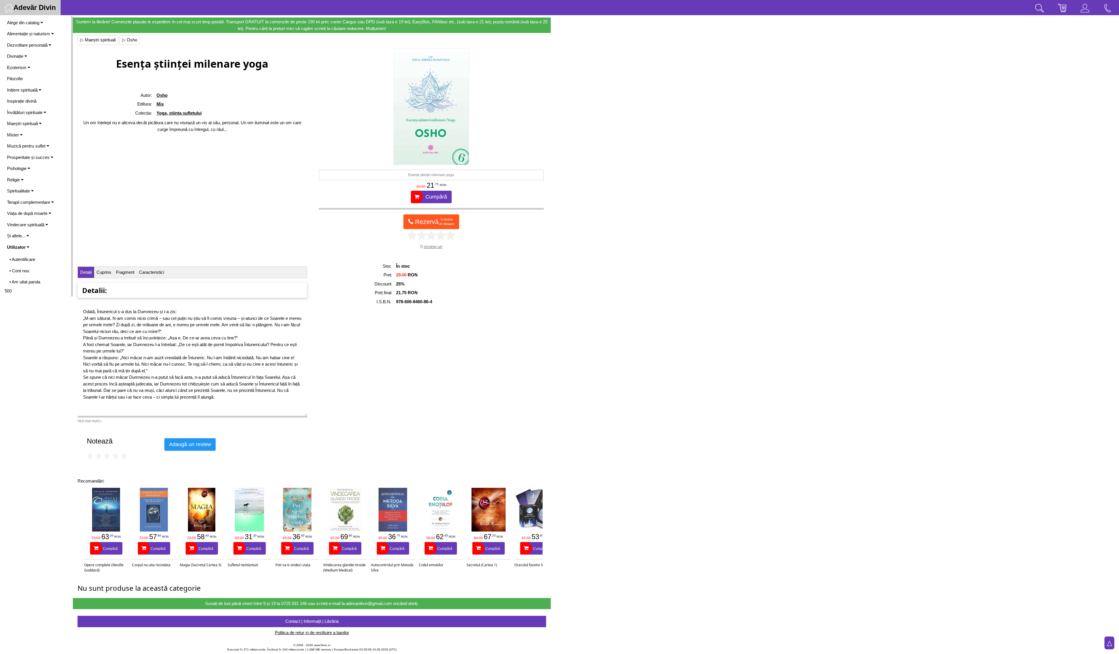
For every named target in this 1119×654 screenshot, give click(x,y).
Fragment (125, 272)
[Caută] (1039, 7)
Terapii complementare (29, 202)
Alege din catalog (24, 22)
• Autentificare (22, 259)
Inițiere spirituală (23, 89)
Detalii (86, 272)
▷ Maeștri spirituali (98, 39)
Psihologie (17, 168)
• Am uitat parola (24, 281)
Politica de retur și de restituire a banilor (312, 632)
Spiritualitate (19, 190)
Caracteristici (151, 272)
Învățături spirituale (25, 112)
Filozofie (15, 78)
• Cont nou (19, 270)
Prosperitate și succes (29, 157)
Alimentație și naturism (29, 33)
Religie (14, 179)
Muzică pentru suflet (27, 145)
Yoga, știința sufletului (179, 113)
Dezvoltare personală (28, 45)
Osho (162, 95)
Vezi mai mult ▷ (90, 421)
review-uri (433, 246)
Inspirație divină (21, 101)
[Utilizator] (1085, 7)
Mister (13, 134)
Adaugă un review (190, 444)
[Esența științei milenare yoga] (431, 106)
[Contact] (1107, 7)
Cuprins (103, 272)
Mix (160, 103)
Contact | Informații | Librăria (312, 621)
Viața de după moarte (28, 213)
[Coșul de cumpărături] (1062, 7)
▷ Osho (129, 39)
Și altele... (17, 235)
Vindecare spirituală (26, 224)
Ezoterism (17, 67)
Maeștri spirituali (23, 123)
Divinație (15, 56)
